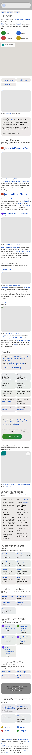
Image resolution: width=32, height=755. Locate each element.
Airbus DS (13, 484)
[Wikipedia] (17, 427)
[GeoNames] (7, 427)
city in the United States (17, 356)
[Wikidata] (10, 427)
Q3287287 (20, 410)
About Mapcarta (6, 740)
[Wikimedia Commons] (14, 427)
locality (7, 360)
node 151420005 (7, 402)
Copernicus (7, 486)
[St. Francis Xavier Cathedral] (16, 230)
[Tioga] (16, 319)
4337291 (5, 410)
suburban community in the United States (15, 357)
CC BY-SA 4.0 (5, 746)
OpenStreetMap (22, 420)
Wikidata (13, 422)
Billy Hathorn (9, 179)
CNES (18, 484)
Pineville (23, 750)
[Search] (28, 5)
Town (11, 119)
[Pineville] (16, 101)
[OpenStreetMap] (3, 427)
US (3, 395)
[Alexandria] (16, 278)
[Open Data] (6, 417)
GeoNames (6, 422)
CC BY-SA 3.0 (17, 179)
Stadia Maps (6, 484)
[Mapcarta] (3, 5)
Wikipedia (16, 424)
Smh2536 (8, 113)
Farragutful (9, 244)
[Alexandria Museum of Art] (16, 165)
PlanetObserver (25, 484)
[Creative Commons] (22, 736)
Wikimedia (9, 285)
